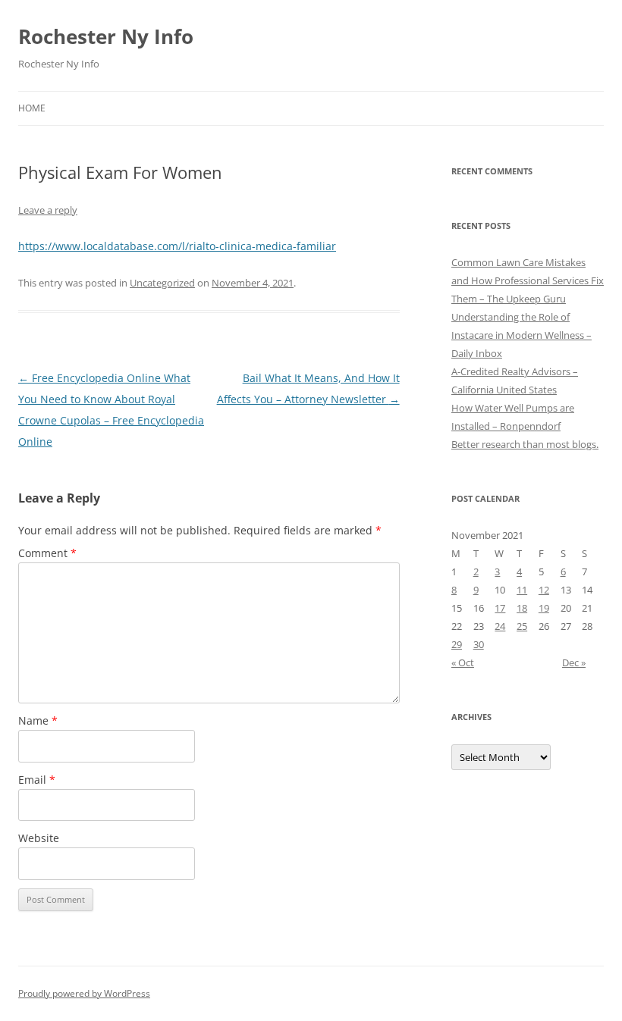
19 (544, 608)
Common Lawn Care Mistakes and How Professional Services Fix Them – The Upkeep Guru (527, 280)
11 (522, 590)
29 (456, 644)
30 (478, 644)
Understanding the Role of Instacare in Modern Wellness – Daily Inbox (521, 335)
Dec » (574, 662)
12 (544, 590)
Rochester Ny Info (105, 36)
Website (38, 838)
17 (500, 608)
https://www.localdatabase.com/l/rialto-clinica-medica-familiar (177, 246)
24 (500, 626)
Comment (47, 553)
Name (38, 720)
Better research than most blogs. (524, 444)
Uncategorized (162, 283)
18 (522, 608)
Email (36, 779)
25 (522, 626)
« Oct (462, 662)
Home (32, 108)
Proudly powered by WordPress (84, 993)
